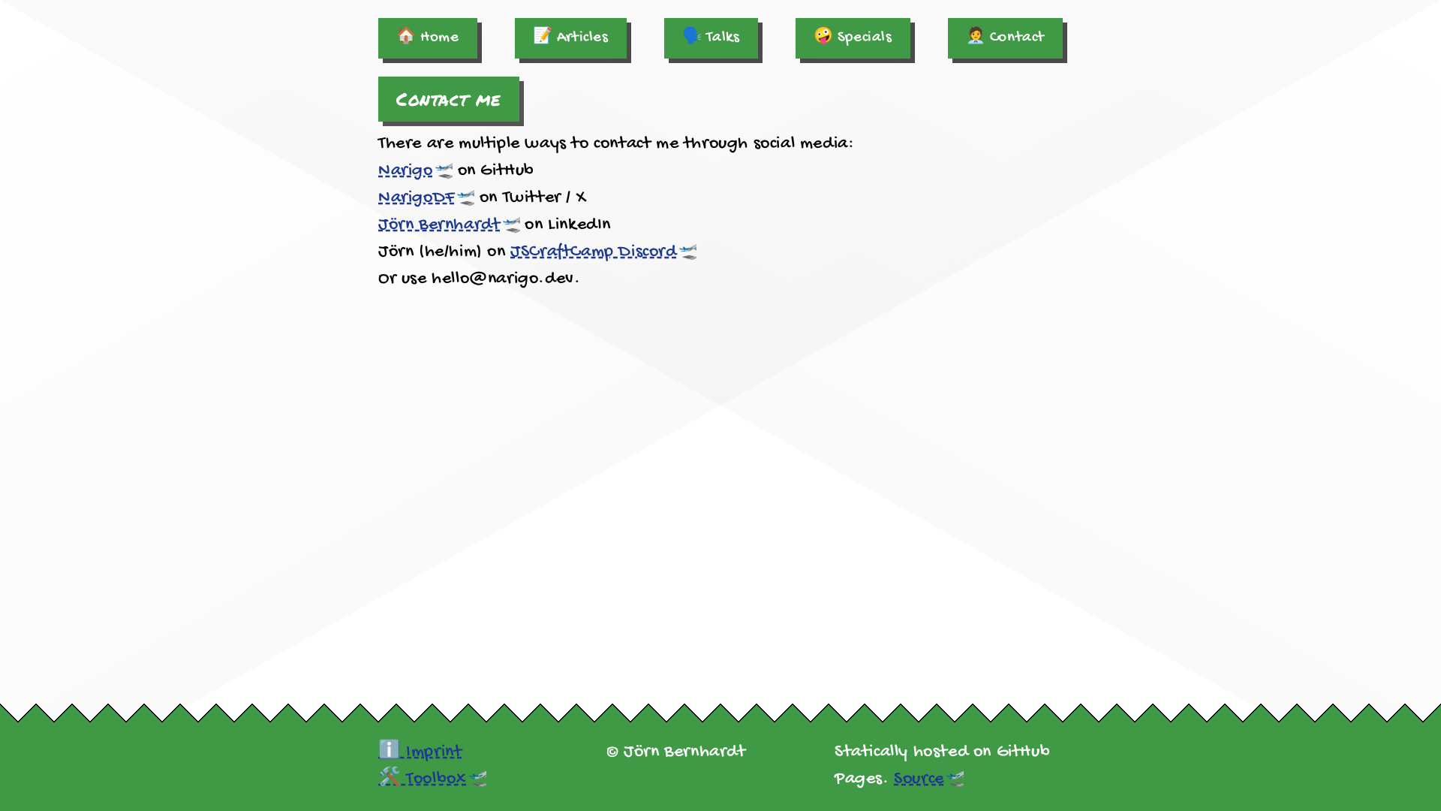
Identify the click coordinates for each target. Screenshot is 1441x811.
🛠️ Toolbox (422, 779)
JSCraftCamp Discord (593, 252)
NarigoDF (416, 198)
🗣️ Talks (711, 38)
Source (919, 779)
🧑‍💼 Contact (1005, 38)
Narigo (405, 171)
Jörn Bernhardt (439, 225)
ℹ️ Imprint (420, 752)
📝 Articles (571, 38)
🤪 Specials (853, 38)
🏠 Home (427, 38)
